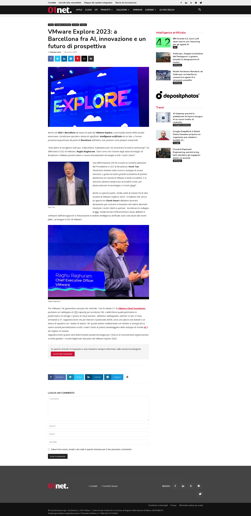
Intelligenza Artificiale (62, 25)
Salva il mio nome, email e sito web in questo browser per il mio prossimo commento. (91, 449)
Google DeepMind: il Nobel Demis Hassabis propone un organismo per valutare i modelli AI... (187, 136)
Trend (160, 107)
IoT (96, 10)
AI (145, 327)
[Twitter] (201, 3)
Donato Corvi (55, 52)
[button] (199, 10)
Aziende (149, 10)
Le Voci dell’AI (167, 10)
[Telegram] (196, 3)
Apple (79, 10)
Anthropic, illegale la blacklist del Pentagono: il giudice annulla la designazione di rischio (188, 58)
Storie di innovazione (125, 2)
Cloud (88, 10)
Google (176, 143)
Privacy (173, 505)
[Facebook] (181, 3)
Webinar (137, 10)
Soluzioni (121, 10)
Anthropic (177, 65)
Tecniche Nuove (110, 486)
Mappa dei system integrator (98, 2)
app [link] (97, 211)
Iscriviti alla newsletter (70, 2)
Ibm (175, 47)
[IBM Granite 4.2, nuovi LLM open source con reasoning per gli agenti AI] (163, 42)
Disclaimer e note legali (158, 505)
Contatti (52, 2)
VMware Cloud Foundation (131, 308)
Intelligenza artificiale (171, 33)
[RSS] (191, 3)
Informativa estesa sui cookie (191, 505)
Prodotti (105, 10)
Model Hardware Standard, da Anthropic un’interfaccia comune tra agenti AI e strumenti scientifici (188, 76)
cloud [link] (132, 185)
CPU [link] (76, 312)
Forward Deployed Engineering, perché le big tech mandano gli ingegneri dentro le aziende (186, 153)
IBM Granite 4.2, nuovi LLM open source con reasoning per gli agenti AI (186, 41)
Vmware (83, 25)
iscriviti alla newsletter (62, 354)
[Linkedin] (186, 3)
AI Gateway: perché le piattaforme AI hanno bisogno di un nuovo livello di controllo (188, 118)
